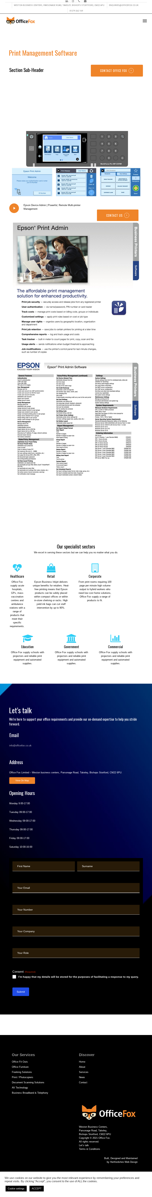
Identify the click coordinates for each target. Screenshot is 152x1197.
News (82, 1077)
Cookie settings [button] (16, 1188)
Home (82, 1061)
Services (83, 1072)
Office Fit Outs (20, 1061)
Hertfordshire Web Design (124, 1162)
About (82, 1067)
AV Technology (20, 1087)
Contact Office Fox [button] (113, 70)
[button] (145, 21)
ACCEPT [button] (37, 1188)
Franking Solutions (22, 1072)
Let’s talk (84, 1145)
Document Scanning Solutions (28, 1082)
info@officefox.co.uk (20, 745)
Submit (21, 991)
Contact (83, 1082)
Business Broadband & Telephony (30, 1092)
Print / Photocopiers (22, 1077)
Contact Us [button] (114, 215)
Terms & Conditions (89, 1149)
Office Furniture (20, 1067)
